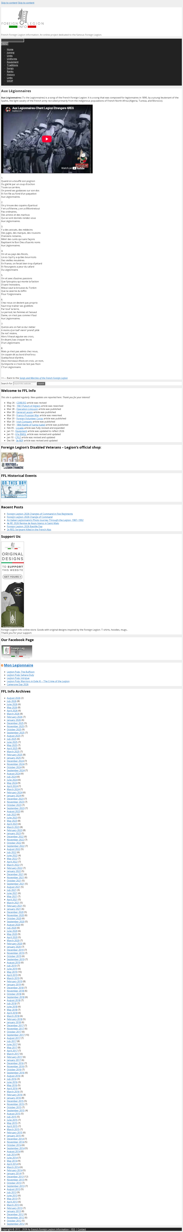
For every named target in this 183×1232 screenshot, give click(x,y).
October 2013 (14, 1182)
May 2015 (12, 1123)
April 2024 (12, 786)
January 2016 (14, 1097)
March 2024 (13, 789)
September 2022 (15, 846)
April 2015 (12, 1126)
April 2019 (12, 975)
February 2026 (14, 716)
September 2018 (15, 997)
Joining (10, 52)
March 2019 (13, 978)
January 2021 (14, 909)
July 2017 (11, 1041)
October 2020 (14, 918)
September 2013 (15, 1186)
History (11, 74)
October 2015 (14, 1107)
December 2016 (15, 1063)
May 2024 (12, 783)
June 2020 (12, 931)
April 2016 (12, 1088)
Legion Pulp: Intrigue (18, 678)
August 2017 (13, 1038)
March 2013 (13, 1205)
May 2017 (12, 1047)
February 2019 (14, 981)
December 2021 (15, 874)
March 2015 (13, 1129)
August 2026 (13, 698)
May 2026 (12, 707)
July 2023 (11, 814)
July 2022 (11, 852)
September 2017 (15, 1034)
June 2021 (12, 893)
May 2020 (12, 934)
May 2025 (12, 745)
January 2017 (14, 1060)
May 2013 (12, 1198)
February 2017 (14, 1057)
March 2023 (13, 827)
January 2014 (14, 1173)
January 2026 (14, 720)
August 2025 (13, 735)
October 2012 (14, 1220)
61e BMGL (20, 434)
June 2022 (12, 855)
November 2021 (15, 877)
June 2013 (12, 1195)
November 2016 (15, 1066)
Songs (10, 68)
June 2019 (12, 968)
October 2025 (14, 729)
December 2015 (15, 1101)
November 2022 (15, 839)
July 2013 (11, 1192)
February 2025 (14, 754)
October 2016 (14, 1069)
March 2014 (13, 1167)
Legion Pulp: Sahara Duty (20, 675)
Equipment (12, 62)
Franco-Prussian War (27, 415)
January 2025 (14, 757)
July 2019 (11, 965)
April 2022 (12, 861)
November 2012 (15, 1217)
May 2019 (12, 972)
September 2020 (15, 921)
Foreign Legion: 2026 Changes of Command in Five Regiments (40, 513)
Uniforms (12, 58)
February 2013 (14, 1208)
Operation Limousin (27, 409)
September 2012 (15, 1223)
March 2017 (13, 1053)
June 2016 (12, 1082)
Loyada (20, 428)
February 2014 (14, 1170)
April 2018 (12, 1012)
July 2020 (11, 927)
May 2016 (12, 1085)
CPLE (18, 437)
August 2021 (13, 887)
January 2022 (14, 871)
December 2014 (15, 1138)
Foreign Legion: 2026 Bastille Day (24, 526)
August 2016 (13, 1075)
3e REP (19, 440)
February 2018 (14, 1019)
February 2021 (14, 905)
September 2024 (15, 770)
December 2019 (15, 949)
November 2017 (15, 1028)
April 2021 (12, 899)
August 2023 (13, 811)
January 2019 (14, 984)
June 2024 (12, 779)
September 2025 (15, 732)
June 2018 (12, 1006)
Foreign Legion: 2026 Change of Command (29, 517)
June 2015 (12, 1120)
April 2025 (12, 748)
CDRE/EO (21, 402)
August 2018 (13, 1000)
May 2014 (12, 1160)
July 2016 (11, 1079)
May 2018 (12, 1009)
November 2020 (15, 915)
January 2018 (14, 1022)
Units (10, 55)
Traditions (12, 65)
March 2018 (13, 1016)
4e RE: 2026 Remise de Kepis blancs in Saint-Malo (33, 523)
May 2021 (12, 896)
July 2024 (11, 776)
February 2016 (14, 1094)
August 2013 (13, 1189)
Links (10, 77)
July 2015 (11, 1116)
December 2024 (15, 761)
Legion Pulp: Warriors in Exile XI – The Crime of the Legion (38, 681)
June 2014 (12, 1157)
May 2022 (12, 858)
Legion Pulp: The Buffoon (20, 671)
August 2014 (13, 1151)
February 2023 (14, 830)
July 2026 (11, 701)
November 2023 (15, 801)
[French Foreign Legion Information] (22, 27)
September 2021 (15, 883)
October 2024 (14, 767)
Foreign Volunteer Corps (29, 418)
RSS (73, 1229)
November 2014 (15, 1142)
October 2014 (14, 1145)
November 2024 (15, 764)
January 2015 (14, 1135)
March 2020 (13, 940)
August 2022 (13, 849)
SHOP (10, 80)
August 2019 (13, 962)
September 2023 (15, 808)
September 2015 (15, 1110)
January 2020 (14, 946)
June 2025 (12, 742)
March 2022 (13, 864)
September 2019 (15, 959)
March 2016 (13, 1091)
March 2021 (13, 902)
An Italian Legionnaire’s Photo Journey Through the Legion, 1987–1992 (45, 520)
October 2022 (14, 842)
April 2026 (12, 710)
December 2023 (15, 798)
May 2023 (12, 820)
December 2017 (15, 1025)
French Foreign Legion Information (50, 1229)
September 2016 (15, 1072)
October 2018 (14, 994)
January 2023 (14, 833)
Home (10, 49)
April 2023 (12, 824)
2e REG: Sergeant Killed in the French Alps (29, 529)
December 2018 (15, 987)
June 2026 (12, 704)
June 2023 (12, 817)
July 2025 (11, 739)
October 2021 (14, 880)
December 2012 (15, 1214)
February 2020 (14, 943)
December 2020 (15, 912)
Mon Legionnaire (18, 665)
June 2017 (12, 1044)
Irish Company (24, 421)
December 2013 (15, 1176)
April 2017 (12, 1050)
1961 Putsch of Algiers (28, 405)
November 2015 (15, 1104)
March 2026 (13, 713)
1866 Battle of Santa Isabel (30, 424)
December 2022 (15, 836)
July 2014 (11, 1154)
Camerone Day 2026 (17, 684)
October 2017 (14, 1031)
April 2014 (12, 1164)
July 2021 (11, 890)
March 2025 (13, 751)
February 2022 (14, 868)
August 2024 (13, 773)
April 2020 (12, 937)
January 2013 (14, 1211)
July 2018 (11, 1003)
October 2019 (14, 956)
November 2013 (15, 1179)
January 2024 (14, 795)
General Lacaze (24, 412)
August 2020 (13, 924)
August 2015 (13, 1113)
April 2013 (12, 1201)
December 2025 (15, 723)
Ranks (10, 71)
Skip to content (9, 2)
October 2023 (14, 805)
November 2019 (15, 953)
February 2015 (14, 1132)
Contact (82, 1229)
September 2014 (15, 1148)
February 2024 (14, 792)
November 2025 (15, 726)
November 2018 (15, 990)
